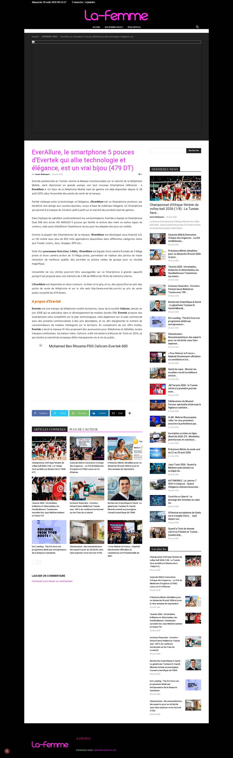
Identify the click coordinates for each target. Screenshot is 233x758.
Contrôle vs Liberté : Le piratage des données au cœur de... (184, 499)
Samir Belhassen (42, 174)
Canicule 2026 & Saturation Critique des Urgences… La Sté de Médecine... (184, 237)
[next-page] (39, 562)
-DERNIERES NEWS (49, 36)
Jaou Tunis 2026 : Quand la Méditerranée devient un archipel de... (182, 467)
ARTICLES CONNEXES (50, 429)
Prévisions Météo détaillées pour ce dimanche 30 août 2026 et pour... (184, 253)
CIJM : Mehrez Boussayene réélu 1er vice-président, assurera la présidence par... (183, 420)
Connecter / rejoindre (83, 2)
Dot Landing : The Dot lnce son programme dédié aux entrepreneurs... (184, 321)
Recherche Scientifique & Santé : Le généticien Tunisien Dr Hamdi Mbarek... (184, 305)
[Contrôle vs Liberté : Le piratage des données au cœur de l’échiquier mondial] (158, 500)
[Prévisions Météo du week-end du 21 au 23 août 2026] (158, 453)
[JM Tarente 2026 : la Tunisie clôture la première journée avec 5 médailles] (158, 389)
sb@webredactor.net (105, 749)
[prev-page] (34, 562)
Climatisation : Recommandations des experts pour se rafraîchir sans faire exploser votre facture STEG (86, 549)
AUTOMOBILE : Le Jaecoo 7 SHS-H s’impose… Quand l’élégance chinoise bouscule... (184, 483)
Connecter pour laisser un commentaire (52, 581)
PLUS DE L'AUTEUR (83, 429)
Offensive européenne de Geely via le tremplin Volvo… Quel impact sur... (184, 515)
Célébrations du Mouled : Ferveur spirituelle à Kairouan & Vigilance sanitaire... (184, 404)
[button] (197, 27)
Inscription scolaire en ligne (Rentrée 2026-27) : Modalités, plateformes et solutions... (184, 436)
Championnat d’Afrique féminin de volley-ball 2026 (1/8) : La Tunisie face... (174, 209)
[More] (129, 413)
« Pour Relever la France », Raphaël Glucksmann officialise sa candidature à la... (184, 356)
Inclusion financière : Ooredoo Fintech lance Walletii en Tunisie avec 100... (184, 289)
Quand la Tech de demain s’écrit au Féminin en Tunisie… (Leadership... (183, 531)
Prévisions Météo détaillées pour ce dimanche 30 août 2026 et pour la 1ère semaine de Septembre (125, 466)
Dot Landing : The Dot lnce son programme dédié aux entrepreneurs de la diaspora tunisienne (49, 549)
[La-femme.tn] (116, 15)
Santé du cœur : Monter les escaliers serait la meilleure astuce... (182, 372)
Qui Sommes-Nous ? (114, 27)
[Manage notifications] (7, 751)
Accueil (96, 27)
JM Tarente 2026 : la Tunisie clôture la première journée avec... (182, 388)
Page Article (134, 27)
